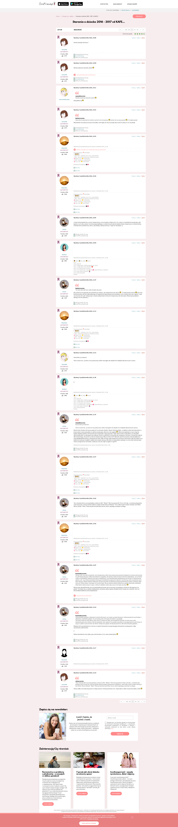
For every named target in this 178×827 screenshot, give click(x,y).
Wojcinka (64, 148)
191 (134, 29)
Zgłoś (143, 38)
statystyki (104, 4)
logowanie (135, 10)
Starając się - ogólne (68, 16)
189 (129, 29)
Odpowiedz (139, 16)
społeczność (132, 4)
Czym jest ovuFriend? (112, 10)
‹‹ (120, 29)
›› (143, 29)
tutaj (112, 728)
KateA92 (64, 660)
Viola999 (64, 364)
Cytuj (133, 38)
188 (126, 29)
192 (137, 29)
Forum (58, 16)
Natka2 (64, 254)
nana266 (64, 49)
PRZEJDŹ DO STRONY (89, 823)
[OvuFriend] (47, 5)
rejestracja (126, 10)
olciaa (64, 229)
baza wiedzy (117, 4)
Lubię (138, 38)
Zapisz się (120, 734)
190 (132, 29)
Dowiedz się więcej (92, 819)
